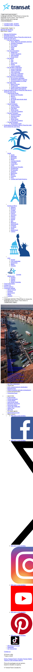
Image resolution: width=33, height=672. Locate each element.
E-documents (11, 397)
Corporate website (9, 288)
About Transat (11, 359)
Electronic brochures (13, 403)
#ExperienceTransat (13, 645)
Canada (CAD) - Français (11, 25)
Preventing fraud (12, 393)
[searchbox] (12, 297)
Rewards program (9, 35)
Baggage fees (11, 388)
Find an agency (8, 286)
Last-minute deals (12, 402)
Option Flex (10, 408)
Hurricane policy (12, 405)
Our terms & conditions (14, 373)
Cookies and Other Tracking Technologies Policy (15, 375)
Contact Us (7, 285)
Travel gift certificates (13, 406)
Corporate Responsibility (14, 367)
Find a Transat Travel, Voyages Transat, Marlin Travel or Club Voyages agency (18, 659)
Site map (10, 409)
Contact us (7, 651)
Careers (9, 366)
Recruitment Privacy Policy (15, 381)
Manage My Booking (7, 29)
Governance (11, 361)
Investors (10, 362)
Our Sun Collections (13, 384)
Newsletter (10, 647)
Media (9, 364)
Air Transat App (12, 648)
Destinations (18, 125)
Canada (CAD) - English (11, 23)
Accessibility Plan (12, 370)
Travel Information (9, 283)
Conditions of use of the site (15, 378)
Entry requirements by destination (17, 387)
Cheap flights (11, 400)
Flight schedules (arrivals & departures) (19, 390)
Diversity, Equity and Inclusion (16, 369)
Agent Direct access (13, 412)
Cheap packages (12, 399)
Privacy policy (11, 379)
